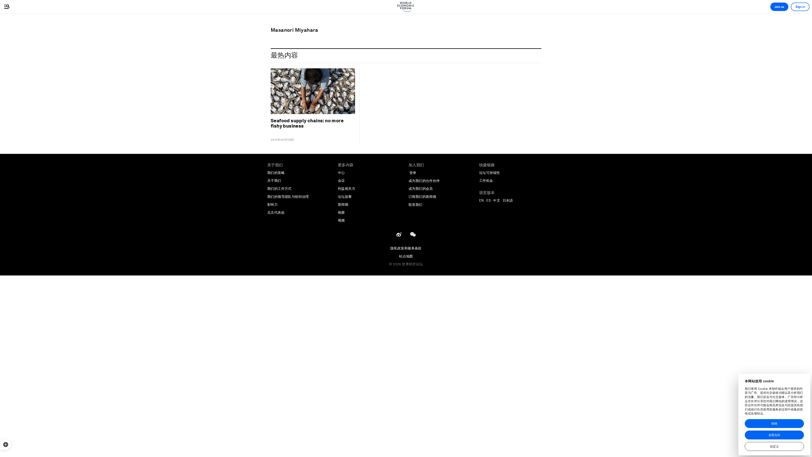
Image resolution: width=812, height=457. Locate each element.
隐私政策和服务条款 (406, 248)
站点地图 (406, 256)
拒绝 (774, 423)
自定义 (774, 446)
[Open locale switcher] (5, 444)
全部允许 (774, 435)
